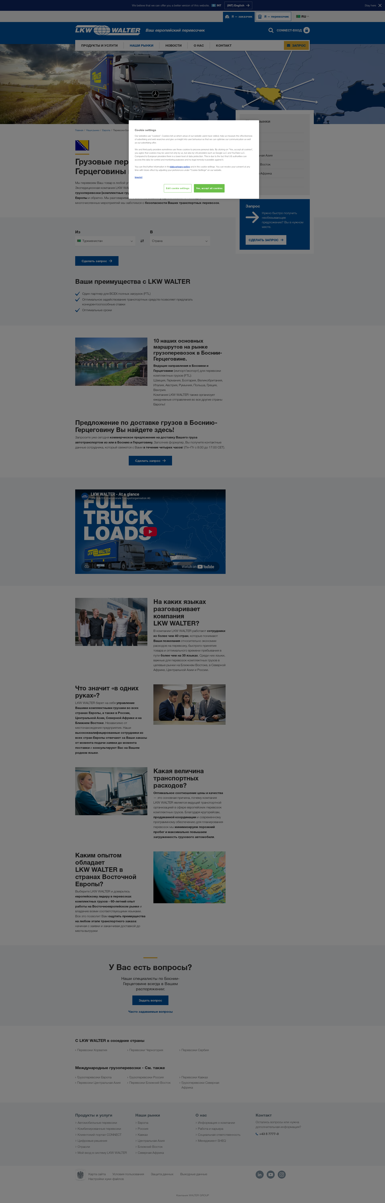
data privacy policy (180, 166)
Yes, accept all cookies (209, 188)
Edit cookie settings (177, 188)
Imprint (138, 177)
